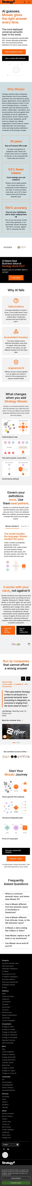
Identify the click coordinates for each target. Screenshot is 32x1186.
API (3, 1079)
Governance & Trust (8, 974)
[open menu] (29, 2)
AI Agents (5, 971)
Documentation (7, 1082)
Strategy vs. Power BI (9, 1073)
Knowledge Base (7, 1085)
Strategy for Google (8, 1029)
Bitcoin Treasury (7, 1116)
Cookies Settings (16, 1178)
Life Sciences (6, 1002)
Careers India (6, 1121)
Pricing (4, 987)
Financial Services (8, 996)
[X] (4, 1149)
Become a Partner (8, 1113)
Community (6, 1077)
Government (6, 1007)
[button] (16, 896)
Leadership (5, 1132)
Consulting (5, 1096)
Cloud (4, 1099)
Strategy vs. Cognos (8, 1070)
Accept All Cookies (16, 1182)
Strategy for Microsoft (9, 1032)
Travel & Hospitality (8, 1020)
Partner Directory (7, 1087)
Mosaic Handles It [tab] (12, 526)
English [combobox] (5, 1144)
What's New (6, 1065)
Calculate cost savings (7, 630)
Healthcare (5, 999)
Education (5, 1004)
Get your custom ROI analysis (13, 851)
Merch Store (6, 1135)
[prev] (23, 679)
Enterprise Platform (8, 979)
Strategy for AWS (8, 1027)
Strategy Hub (6, 1138)
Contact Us (5, 1124)
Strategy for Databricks (9, 1035)
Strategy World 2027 (8, 1060)
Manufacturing (7, 1012)
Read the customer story (11, 715)
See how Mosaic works (14, 52)
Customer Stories (7, 1062)
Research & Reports (8, 1054)
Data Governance (7, 966)
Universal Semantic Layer (10, 963)
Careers (4, 1119)
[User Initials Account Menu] (24, 2)
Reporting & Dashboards (10, 982)
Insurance (5, 1010)
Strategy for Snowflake (9, 1037)
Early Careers (6, 1127)
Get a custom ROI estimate (15, 58)
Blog (3, 1049)
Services (5, 1094)
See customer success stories (15, 752)
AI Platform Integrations (10, 977)
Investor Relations (8, 1129)
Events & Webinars (8, 1052)
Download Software (8, 1090)
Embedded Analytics (8, 985)
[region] (16, 1175)
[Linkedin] (8, 1149)
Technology (6, 1018)
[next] (28, 679)
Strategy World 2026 (8, 1057)
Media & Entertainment (9, 1015)
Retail (4, 994)
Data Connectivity (7, 1043)
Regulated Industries (8, 1040)
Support (4, 1102)
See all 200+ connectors (23, 630)
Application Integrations (9, 968)
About (4, 1111)
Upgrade (5, 1107)
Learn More (16, 278)
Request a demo (16, 859)
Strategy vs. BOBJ (8, 1068)
